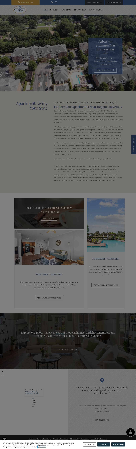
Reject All (104, 444)
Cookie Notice (42, 447)
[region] (68, 444)
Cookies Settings (90, 444)
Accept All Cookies (118, 444)
